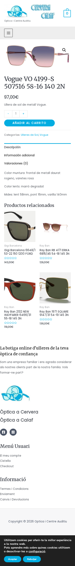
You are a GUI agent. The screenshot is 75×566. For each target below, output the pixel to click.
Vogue (44, 135)
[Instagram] (13, 432)
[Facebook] (3, 432)
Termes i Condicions (14, 489)
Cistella (5, 461)
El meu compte (10, 456)
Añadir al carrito (29, 123)
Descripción (12, 147)
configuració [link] (37, 551)
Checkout (7, 466)
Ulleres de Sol (30, 135)
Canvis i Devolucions (14, 499)
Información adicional (19, 155)
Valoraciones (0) (16, 163)
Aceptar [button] (12, 559)
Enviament (7, 494)
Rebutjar (32, 559)
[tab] (37, 147)
